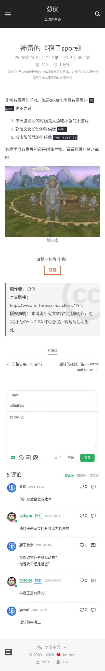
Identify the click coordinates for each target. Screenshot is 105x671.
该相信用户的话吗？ (27, 364)
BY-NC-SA (33, 322)
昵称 (15, 395)
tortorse (25, 516)
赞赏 (52, 270)
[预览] (35, 458)
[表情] (21, 458)
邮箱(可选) (17, 406)
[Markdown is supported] (14, 458)
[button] (8, 14)
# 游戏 (52, 351)
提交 (87, 457)
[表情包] (28, 458)
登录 (71, 457)
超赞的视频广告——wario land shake (79, 367)
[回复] (93, 486)
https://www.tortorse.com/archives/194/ (47, 306)
